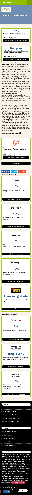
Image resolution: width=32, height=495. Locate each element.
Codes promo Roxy (6, 435)
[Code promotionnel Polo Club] (16, 375)
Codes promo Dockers (7, 438)
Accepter (6, 491)
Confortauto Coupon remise (16, 309)
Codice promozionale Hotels (9, 415)
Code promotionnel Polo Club (16, 394)
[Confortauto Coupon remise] (16, 290)
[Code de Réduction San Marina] (16, 208)
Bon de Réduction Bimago (16, 281)
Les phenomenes (15, 163)
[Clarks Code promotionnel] (16, 180)
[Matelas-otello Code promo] (16, 348)
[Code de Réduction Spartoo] (16, 320)
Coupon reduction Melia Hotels (10, 421)
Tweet (15, 171)
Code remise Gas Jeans (7, 445)
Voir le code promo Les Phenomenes (16, 40)
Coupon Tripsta (5, 408)
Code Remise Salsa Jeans (15, 254)
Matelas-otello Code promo (16, 366)
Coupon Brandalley (7, 442)
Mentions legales (19, 482)
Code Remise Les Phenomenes (16, 157)
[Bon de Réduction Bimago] (16, 263)
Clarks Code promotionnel (16, 199)
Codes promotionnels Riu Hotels (10, 418)
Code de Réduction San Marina (16, 226)
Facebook (6, 171)
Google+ (22, 171)
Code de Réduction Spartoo (16, 339)
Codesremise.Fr (7, 2)
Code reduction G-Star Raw (9, 431)
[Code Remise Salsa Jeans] (16, 235)
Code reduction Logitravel (8, 411)
